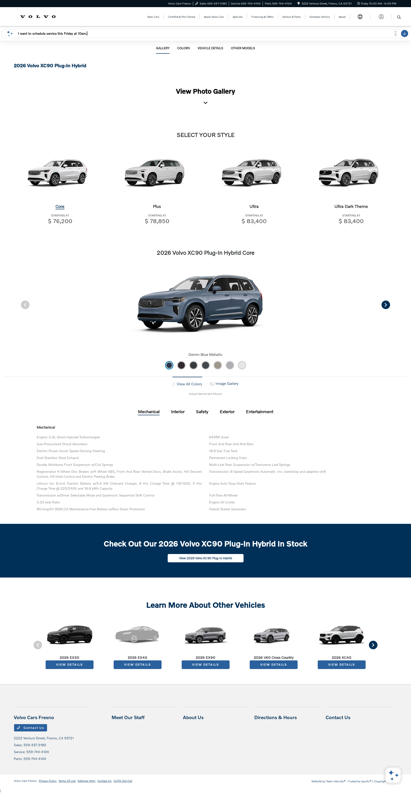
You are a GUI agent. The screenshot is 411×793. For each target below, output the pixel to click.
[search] (399, 17)
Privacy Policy (48, 781)
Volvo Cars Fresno (25, 781)
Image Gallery (227, 383)
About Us (193, 717)
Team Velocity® (336, 781)
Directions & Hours (275, 717)
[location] (299, 3)
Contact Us (33, 728)
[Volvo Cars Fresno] (39, 16)
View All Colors (189, 384)
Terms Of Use (67, 781)
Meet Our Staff (128, 717)
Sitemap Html (86, 781)
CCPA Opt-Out (122, 781)
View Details (69, 664)
